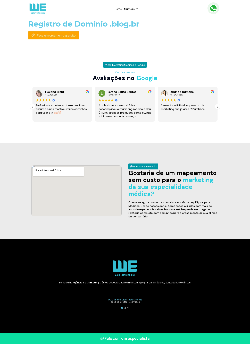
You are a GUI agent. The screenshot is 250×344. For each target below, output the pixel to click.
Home (118, 8)
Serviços (129, 8)
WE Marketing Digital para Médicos (125, 299)
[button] (125, 65)
